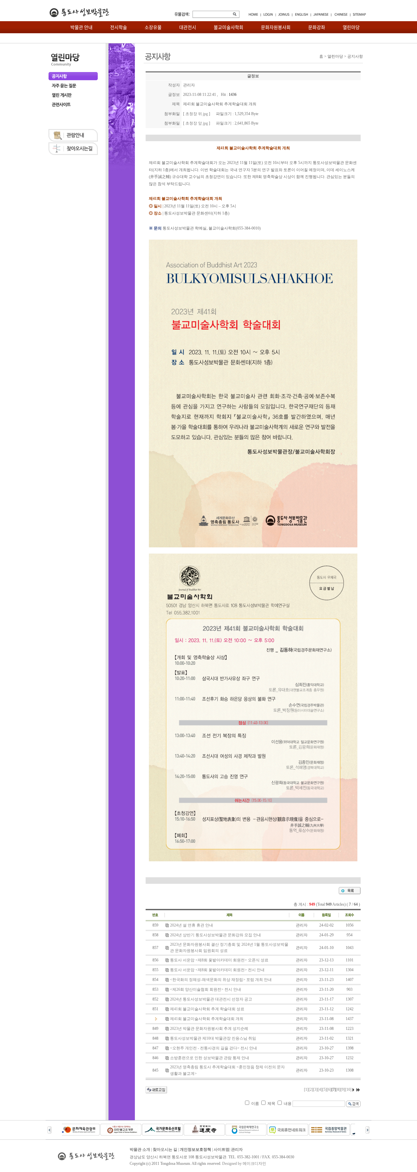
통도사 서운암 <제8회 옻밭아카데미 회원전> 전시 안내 (217, 970)
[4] (320, 1089)
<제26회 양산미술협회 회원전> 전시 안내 (205, 989)
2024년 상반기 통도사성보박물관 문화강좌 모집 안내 (215, 935)
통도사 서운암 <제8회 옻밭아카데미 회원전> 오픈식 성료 (219, 960)
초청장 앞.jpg (196, 123)
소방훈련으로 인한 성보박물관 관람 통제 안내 (209, 1058)
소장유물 (153, 27)
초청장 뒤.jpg (196, 113)
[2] (311, 1089)
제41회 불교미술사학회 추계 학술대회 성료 (207, 1009)
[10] (348, 1089)
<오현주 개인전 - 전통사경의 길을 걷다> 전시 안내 (213, 1048)
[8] (338, 1089)
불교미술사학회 (228, 27)
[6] (329, 1089)
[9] (342, 1089)
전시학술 (118, 27)
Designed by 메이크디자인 (244, 1163)
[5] (324, 1089)
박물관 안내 (81, 27)
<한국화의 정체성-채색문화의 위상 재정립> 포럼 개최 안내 (221, 979)
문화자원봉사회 (276, 27)
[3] (315, 1089)
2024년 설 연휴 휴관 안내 (191, 925)
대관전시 (187, 27)
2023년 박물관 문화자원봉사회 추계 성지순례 (209, 1028)
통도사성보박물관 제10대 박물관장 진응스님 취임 (213, 1038)
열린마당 (351, 27)
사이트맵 (221, 1149)
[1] (306, 1089)
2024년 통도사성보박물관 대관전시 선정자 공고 (211, 999)
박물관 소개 (140, 1149)
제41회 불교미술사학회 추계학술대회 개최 (206, 1018)
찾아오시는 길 (165, 1149)
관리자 (237, 1149)
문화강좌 (316, 27)
